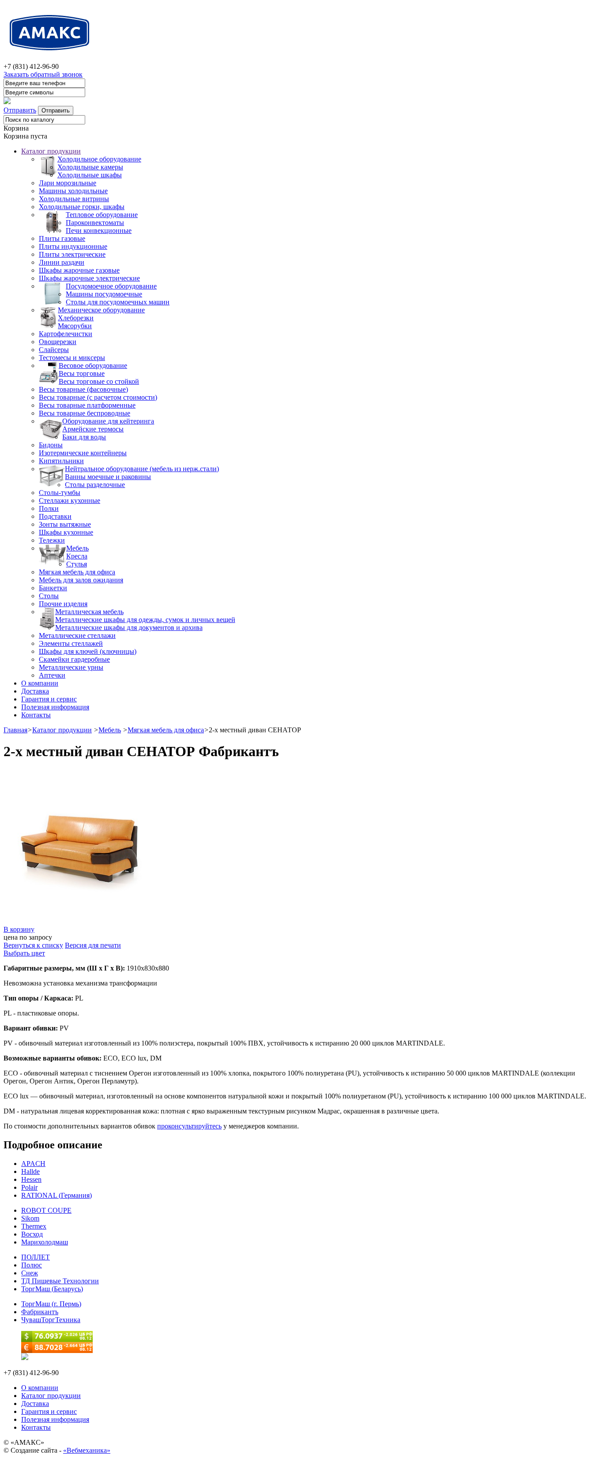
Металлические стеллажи (77, 635)
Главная (15, 730)
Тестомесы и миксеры (72, 357)
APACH (33, 1163)
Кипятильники (61, 461)
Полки (49, 508)
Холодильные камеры (90, 167)
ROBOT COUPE (46, 1210)
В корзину (19, 929)
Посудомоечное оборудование (111, 286)
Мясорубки (75, 326)
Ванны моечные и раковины (108, 476)
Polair (29, 1187)
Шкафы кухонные (66, 532)
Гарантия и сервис (49, 699)
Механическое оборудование (101, 310)
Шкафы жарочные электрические (89, 278)
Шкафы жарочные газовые (79, 270)
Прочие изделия (63, 603)
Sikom (30, 1218)
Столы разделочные (95, 484)
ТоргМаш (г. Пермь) (51, 1304)
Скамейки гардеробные (74, 659)
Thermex (33, 1226)
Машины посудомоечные (104, 294)
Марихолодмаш (44, 1242)
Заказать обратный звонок (43, 74)
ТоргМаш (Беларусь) (52, 1289)
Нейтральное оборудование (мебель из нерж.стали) (142, 468)
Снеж (29, 1273)
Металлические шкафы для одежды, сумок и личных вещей (145, 619)
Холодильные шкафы (89, 175)
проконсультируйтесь (189, 1126)
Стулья (76, 564)
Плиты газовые (62, 238)
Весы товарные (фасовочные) (83, 389)
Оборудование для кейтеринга (108, 421)
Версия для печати (93, 945)
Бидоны (51, 445)
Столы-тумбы (59, 492)
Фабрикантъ (39, 1312)
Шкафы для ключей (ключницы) (87, 651)
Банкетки (53, 588)
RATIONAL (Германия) (56, 1195)
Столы (49, 596)
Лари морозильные (67, 183)
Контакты (36, 715)
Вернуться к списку (33, 945)
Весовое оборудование (93, 365)
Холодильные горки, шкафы (81, 206)
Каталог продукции (51, 151)
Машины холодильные (73, 191)
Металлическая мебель (89, 611)
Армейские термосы (93, 429)
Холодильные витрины (74, 198)
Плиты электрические (72, 254)
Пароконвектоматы (95, 222)
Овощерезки (57, 341)
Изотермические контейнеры (83, 453)
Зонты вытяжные (65, 524)
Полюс (31, 1265)
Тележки (52, 540)
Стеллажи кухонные (69, 500)
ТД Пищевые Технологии (60, 1281)
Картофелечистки (65, 333)
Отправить (20, 110)
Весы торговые (82, 373)
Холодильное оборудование (99, 159)
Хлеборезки (76, 318)
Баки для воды (84, 437)
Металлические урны (71, 667)
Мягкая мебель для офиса (77, 572)
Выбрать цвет (24, 953)
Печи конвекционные (99, 230)
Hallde (30, 1171)
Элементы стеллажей (71, 643)
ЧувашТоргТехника (50, 1319)
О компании (39, 683)
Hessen (31, 1179)
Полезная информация (55, 707)
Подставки (55, 516)
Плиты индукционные (73, 246)
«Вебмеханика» (86, 1450)
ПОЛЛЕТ (35, 1257)
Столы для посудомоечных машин (118, 302)
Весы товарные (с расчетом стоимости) (98, 397)
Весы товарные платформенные (87, 405)
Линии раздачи (61, 262)
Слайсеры (54, 349)
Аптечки (52, 675)
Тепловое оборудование (102, 214)
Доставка (35, 691)
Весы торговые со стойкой (99, 381)
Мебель (77, 548)
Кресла (76, 556)
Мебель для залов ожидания (81, 580)
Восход (32, 1234)
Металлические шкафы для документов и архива (129, 627)
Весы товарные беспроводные (84, 413)
